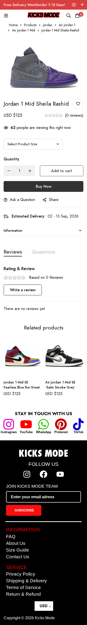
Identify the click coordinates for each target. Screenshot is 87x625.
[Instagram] (74, 5)
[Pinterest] (61, 424)
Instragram (9, 432)
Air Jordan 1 (67, 25)
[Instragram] (9, 424)
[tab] (13, 252)
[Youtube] (60, 474)
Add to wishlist (77, 103)
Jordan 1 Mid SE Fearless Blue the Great (22, 385)
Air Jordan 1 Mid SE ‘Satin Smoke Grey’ (60, 385)
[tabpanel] (43, 289)
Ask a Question (22, 199)
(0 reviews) (74, 115)
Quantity (11, 159)
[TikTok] (78, 424)
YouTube (26, 432)
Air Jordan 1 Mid (23, 30)
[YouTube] (26, 424)
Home (13, 25)
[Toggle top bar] (82, 5)
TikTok (78, 432)
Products (30, 25)
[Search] (68, 15)
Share (53, 199)
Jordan (47, 25)
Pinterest (61, 432)
